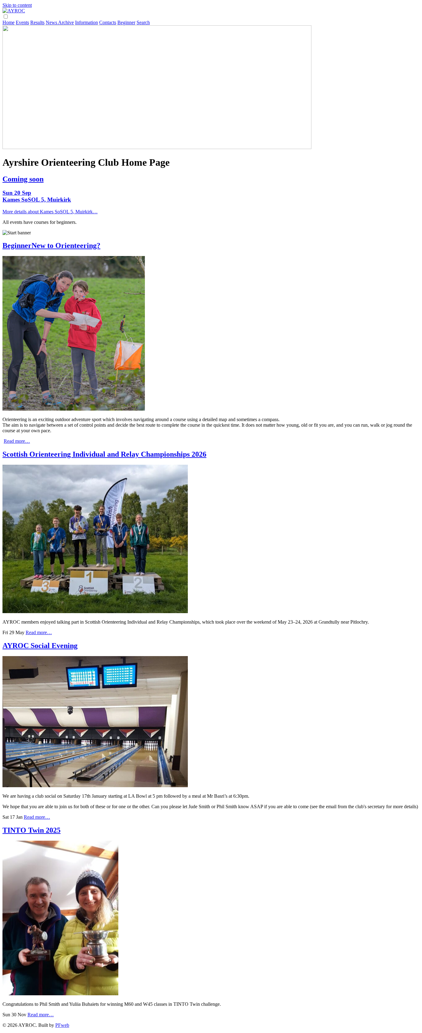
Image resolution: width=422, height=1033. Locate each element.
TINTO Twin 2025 (31, 830)
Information (86, 22)
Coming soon (23, 179)
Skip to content (17, 5)
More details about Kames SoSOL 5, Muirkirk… (50, 211)
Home (8, 22)
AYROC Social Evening (40, 646)
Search (143, 22)
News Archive (60, 22)
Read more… (17, 441)
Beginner (126, 22)
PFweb (62, 1025)
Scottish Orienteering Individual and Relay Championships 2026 (104, 454)
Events (22, 22)
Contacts (107, 22)
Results (37, 22)
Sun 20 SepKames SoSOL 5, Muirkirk (36, 196)
